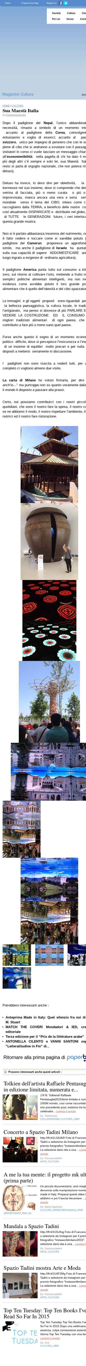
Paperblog (22, 16)
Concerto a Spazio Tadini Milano (41, 1132)
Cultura (71, 13)
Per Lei (56, 19)
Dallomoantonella (16, 115)
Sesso (70, 19)
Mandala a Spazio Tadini (31, 1226)
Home (8, 3)
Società (56, 13)
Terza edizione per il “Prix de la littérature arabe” (45, 1037)
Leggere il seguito (66, 1111)
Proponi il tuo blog (29, 3)
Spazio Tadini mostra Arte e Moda (42, 1267)
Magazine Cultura (17, 94)
